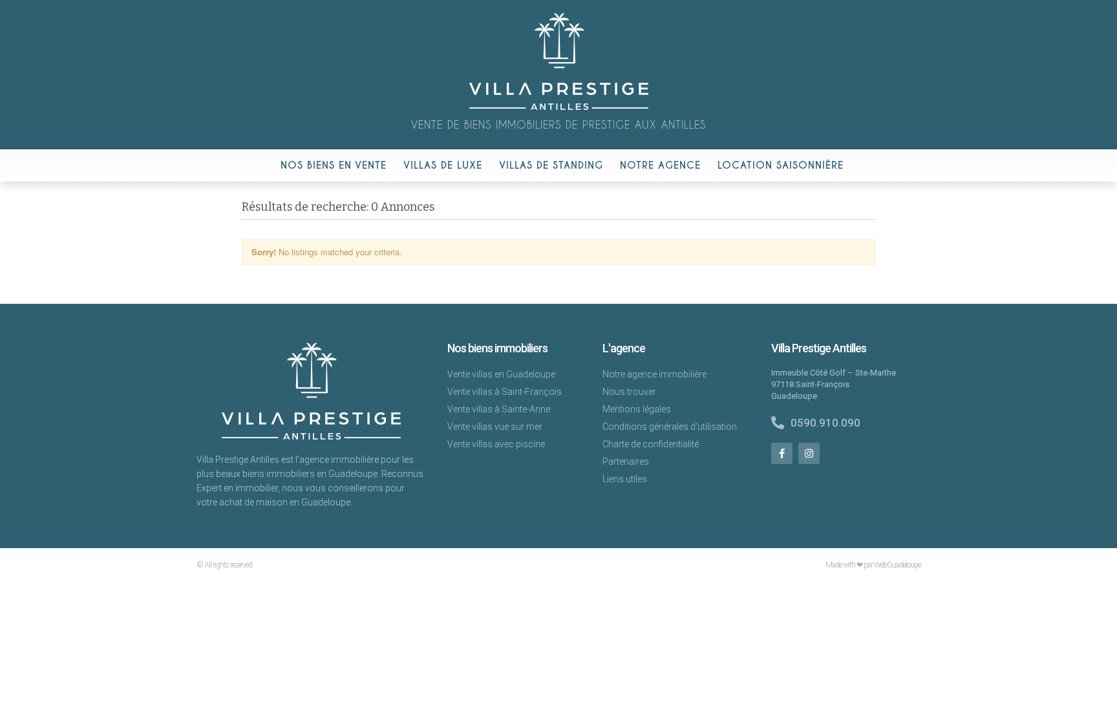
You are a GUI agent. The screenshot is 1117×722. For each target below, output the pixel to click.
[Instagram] (809, 453)
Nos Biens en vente (334, 165)
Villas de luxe (442, 165)
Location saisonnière (781, 165)
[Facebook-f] (782, 453)
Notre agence (660, 165)
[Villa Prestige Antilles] (558, 106)
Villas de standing (551, 165)
